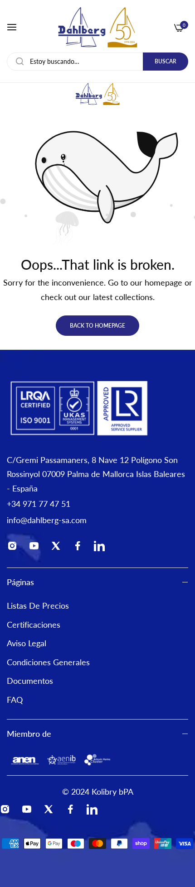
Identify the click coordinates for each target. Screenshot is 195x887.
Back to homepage (97, 325)
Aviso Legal (26, 643)
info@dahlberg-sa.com (47, 520)
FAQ (15, 700)
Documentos (30, 681)
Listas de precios (38, 605)
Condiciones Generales (48, 662)
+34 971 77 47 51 (38, 504)
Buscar (165, 61)
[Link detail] (15, 547)
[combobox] (97, 61)
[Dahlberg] (97, 27)
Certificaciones (33, 624)
